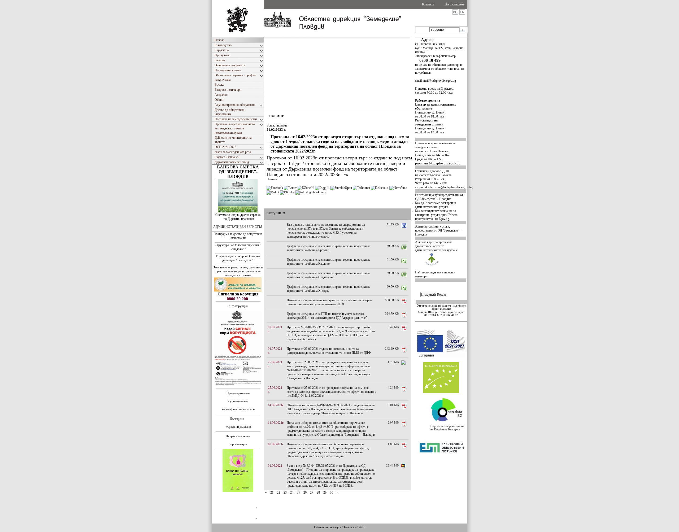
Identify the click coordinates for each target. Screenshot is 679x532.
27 (311, 492)
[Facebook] (275, 188)
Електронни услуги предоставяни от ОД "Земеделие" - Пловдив (439, 197)
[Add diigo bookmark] (310, 192)
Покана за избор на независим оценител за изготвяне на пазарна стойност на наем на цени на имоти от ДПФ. (329, 302)
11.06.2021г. (276, 423)
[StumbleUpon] (341, 188)
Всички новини (277, 125)
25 (298, 492)
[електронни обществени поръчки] (441, 467)
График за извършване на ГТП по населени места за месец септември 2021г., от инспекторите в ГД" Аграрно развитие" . (327, 316)
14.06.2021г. (276, 405)
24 (291, 492)
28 (318, 492)
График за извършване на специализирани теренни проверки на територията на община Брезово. (328, 248)
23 (285, 492)
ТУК (345, 175)
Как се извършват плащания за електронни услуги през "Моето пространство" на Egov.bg (436, 215)
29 (325, 492)
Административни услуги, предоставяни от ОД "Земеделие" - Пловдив (438, 230)
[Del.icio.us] (380, 188)
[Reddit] (273, 192)
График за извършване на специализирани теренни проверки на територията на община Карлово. (328, 261)
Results (441, 294)
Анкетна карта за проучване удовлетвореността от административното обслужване (436, 246)
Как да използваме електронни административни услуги (435, 205)
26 (305, 492)
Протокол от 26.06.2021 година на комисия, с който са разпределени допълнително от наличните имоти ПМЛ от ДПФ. (329, 351)
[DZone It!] (306, 188)
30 (331, 492)
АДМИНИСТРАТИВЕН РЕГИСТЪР (238, 227)
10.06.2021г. (276, 444)
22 (278, 492)
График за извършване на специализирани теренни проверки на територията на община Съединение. (328, 275)
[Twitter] (290, 188)
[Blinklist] (287, 192)
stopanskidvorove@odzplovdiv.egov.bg (444, 187)
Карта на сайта (454, 4)
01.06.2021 (275, 466)
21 (271, 492)
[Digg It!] (322, 188)
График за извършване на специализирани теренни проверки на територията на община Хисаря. (328, 289)
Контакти (428, 4)
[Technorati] (361, 188)
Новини (272, 179)
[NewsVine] (398, 188)
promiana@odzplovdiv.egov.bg (437, 163)
